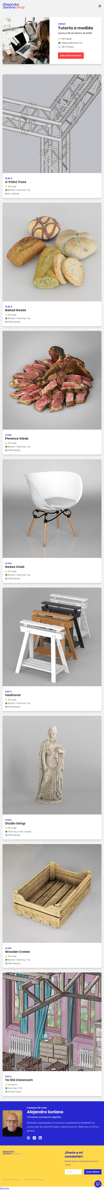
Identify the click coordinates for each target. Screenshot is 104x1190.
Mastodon (4, 1188)
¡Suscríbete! (92, 1171)
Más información (70, 55)
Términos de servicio (11, 1179)
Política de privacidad (34, 1179)
